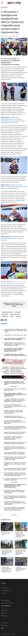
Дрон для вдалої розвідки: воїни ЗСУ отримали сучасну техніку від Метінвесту (12, 238)
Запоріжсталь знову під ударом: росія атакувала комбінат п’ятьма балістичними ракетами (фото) (15, 503)
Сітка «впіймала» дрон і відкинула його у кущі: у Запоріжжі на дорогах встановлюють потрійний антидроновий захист (15, 428)
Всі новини (14, 515)
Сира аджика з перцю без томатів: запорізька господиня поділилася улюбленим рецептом (13, 438)
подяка (18, 316)
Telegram (20, 303)
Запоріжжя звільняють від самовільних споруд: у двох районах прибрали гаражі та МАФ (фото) (15, 448)
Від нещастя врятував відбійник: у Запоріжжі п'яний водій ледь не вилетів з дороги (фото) (14, 422)
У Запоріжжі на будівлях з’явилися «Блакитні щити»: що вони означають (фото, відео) (15, 469)
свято (12, 316)
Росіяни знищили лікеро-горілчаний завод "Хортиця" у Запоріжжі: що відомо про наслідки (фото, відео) (15, 458)
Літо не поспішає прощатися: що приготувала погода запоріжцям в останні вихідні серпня (15, 406)
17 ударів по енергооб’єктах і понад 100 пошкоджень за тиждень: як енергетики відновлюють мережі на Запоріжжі (14, 400)
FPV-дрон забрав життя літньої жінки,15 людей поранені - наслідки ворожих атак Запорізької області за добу (14, 344)
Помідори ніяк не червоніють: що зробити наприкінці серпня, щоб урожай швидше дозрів (15, 464)
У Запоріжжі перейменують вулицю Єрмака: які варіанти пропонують (15, 479)
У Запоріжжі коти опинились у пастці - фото (15, 335)
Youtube (5, 625)
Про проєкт (4, 587)
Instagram (5, 616)
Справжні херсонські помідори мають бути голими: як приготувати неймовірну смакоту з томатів (15, 330)
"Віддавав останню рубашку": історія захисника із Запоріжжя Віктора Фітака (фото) (14, 383)
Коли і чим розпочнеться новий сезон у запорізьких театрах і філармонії (14, 339)
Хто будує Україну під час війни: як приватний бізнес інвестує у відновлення (15, 417)
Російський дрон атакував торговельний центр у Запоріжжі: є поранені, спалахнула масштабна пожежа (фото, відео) (15, 474)
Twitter (5, 613)
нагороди (5, 316)
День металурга (15, 314)
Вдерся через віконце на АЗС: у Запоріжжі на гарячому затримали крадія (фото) (15, 433)
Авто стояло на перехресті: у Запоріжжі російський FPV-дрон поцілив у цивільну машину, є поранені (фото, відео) (14, 509)
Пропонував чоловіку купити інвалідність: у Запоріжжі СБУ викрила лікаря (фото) (15, 443)
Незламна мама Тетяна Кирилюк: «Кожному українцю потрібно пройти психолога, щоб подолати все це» (14, 186)
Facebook (5, 610)
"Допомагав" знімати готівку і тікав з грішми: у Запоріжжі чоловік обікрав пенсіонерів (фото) (13, 412)
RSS (4, 628)
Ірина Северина (4, 36)
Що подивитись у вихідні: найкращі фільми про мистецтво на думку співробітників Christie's (13, 350)
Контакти (4, 593)
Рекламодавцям (5, 590)
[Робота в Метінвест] (14, 369)
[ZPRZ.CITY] (14, 3)
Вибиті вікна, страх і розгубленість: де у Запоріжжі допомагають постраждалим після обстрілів (14, 491)
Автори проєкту (5, 600)
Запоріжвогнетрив (7, 312)
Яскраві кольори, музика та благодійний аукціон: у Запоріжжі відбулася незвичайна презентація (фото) (15, 497)
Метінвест (18, 312)
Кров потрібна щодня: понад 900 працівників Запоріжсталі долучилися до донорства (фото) (15, 394)
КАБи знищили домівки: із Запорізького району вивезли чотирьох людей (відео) (14, 453)
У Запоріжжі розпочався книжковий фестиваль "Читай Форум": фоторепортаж (15, 355)
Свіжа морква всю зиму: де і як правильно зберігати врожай (15, 389)
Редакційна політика (7, 603)
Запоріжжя (4, 7)
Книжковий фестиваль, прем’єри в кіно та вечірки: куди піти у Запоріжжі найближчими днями (15, 486)
